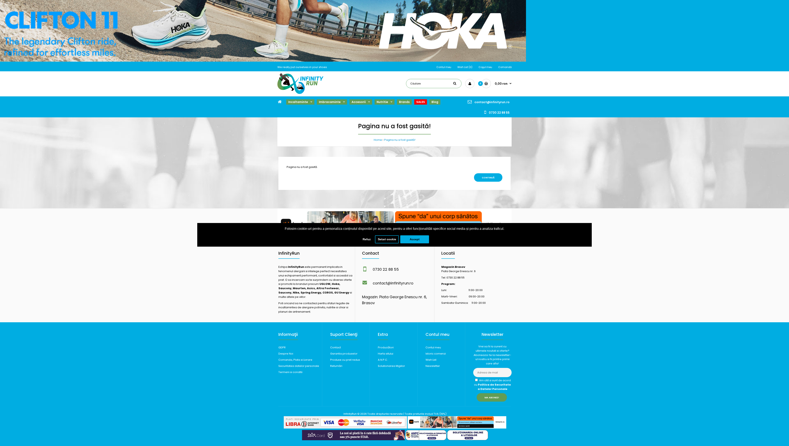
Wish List (431, 360)
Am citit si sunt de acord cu (492, 384)
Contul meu (443, 67)
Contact (335, 347)
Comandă (505, 67)
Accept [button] (415, 239)
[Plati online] (345, 428)
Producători (386, 347)
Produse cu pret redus (345, 360)
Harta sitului (385, 354)
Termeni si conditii (290, 372)
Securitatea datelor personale (298, 366)
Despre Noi (285, 354)
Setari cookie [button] (387, 239)
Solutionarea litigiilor (391, 366)
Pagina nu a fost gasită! (399, 140)
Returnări (336, 366)
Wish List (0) (464, 67)
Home (378, 140)
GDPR (282, 347)
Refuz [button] (367, 239)
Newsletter (433, 366)
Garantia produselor (344, 354)
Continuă (488, 177)
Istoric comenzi (436, 354)
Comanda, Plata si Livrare (295, 360)
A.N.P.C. (383, 360)
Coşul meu (485, 67)
